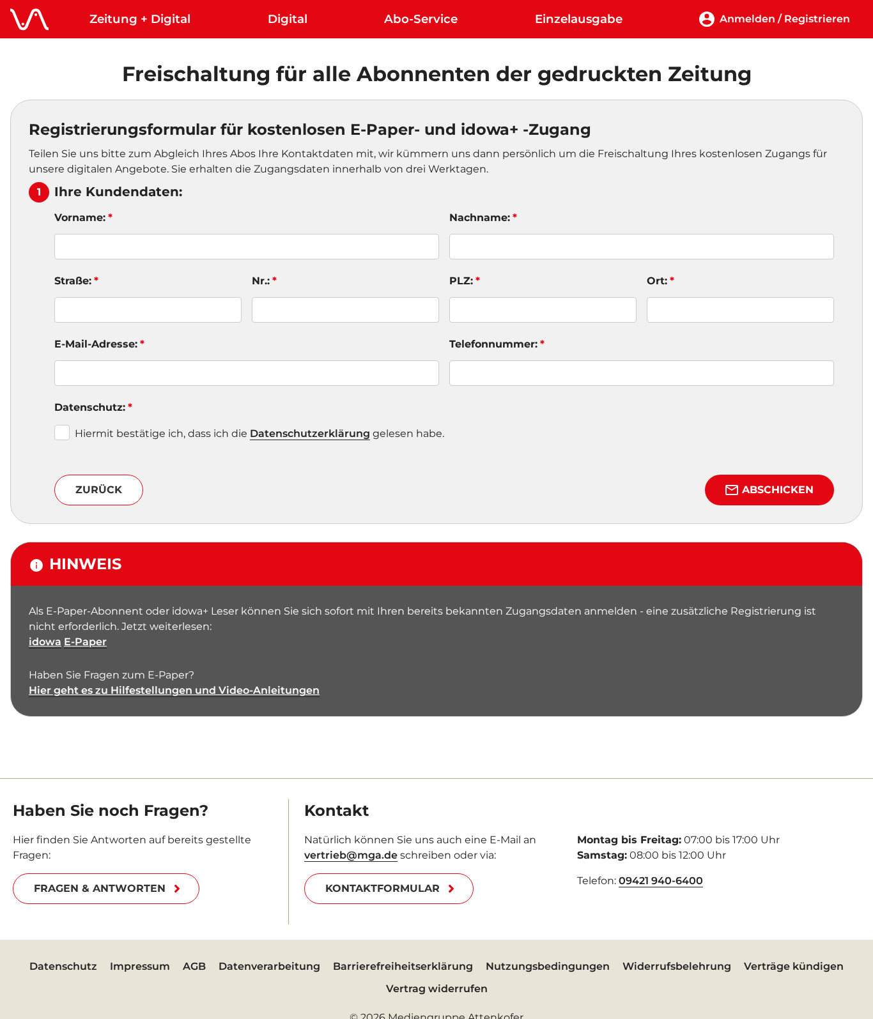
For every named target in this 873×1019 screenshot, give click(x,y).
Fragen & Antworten (100, 888)
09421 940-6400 (661, 881)
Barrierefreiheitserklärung (403, 966)
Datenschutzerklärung (310, 433)
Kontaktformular (382, 888)
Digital (287, 18)
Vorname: (79, 217)
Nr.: (261, 281)
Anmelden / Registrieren (785, 19)
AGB (194, 966)
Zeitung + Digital (139, 18)
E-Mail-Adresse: (95, 344)
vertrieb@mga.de (351, 855)
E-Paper (85, 642)
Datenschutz (63, 966)
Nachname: (479, 217)
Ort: (657, 281)
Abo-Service (421, 18)
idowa (45, 642)
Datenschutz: (89, 407)
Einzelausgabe (578, 18)
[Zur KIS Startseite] (29, 19)
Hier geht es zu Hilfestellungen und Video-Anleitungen (174, 690)
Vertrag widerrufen (437, 989)
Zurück (98, 490)
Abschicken (778, 490)
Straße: (72, 281)
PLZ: (461, 281)
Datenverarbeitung (269, 966)
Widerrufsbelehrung (676, 966)
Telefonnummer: (493, 344)
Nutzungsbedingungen (548, 966)
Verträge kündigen (794, 966)
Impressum (140, 966)
